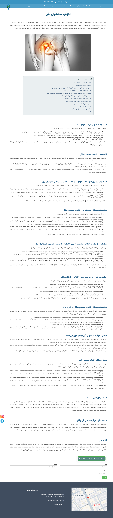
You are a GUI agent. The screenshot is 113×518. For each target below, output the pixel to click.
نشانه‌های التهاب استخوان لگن (83, 85)
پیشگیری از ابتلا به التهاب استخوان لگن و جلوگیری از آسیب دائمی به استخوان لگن (69, 93)
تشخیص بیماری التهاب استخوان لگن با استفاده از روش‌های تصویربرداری (71, 88)
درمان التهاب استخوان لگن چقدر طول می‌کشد (78, 101)
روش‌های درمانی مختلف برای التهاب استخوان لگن (77, 91)
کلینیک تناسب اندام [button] (68, 6)
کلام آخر (89, 112)
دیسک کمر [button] (50, 6)
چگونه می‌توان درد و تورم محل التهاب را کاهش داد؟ (76, 96)
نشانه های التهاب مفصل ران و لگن (81, 109)
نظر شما (105, 471)
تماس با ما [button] (100, 6)
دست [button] (57, 6)
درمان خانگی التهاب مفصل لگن (82, 104)
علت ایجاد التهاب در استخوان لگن (82, 83)
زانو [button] (39, 6)
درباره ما (91, 6)
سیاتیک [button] (78, 6)
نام (106, 464)
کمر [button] (44, 6)
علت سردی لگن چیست (85, 106)
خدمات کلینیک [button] (31, 6)
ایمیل (55, 464)
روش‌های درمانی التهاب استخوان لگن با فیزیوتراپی (77, 99)
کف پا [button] (85, 6)
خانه (23, 6)
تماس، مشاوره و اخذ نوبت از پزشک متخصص (92, 458)
